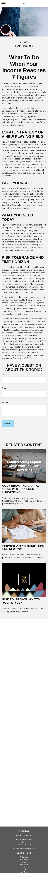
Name (4, 374)
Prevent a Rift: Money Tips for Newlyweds (23, 547)
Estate (24, 862)
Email (4, 388)
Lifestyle (24, 872)
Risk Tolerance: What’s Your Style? (21, 601)
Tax (24, 867)
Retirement (24, 857)
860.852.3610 (26, 835)
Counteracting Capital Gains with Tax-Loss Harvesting (20, 489)
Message (6, 402)
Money (24, 869)
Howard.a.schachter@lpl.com (24, 849)
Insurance (24, 864)
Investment (24, 860)
